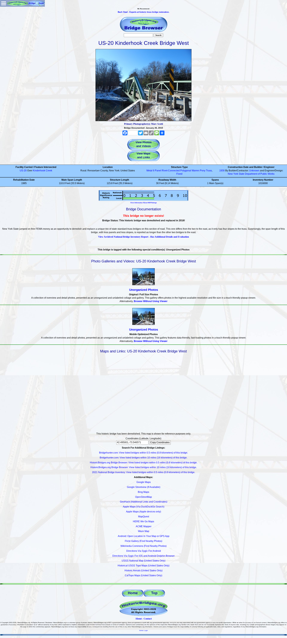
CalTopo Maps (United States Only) (143, 575)
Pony (202, 170)
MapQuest (143, 516)
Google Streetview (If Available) (143, 487)
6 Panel (157, 170)
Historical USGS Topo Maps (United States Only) (143, 565)
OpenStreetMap (143, 497)
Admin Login (143, 630)
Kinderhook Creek (42, 170)
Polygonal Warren (189, 170)
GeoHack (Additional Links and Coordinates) (143, 501)
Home (133, 593)
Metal (149, 170)
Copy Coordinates (160, 442)
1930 (222, 170)
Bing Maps (143, 492)
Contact (148, 618)
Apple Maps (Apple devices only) (143, 511)
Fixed (179, 174)
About (138, 618)
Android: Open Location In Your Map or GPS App (143, 536)
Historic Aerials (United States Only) (143, 570)
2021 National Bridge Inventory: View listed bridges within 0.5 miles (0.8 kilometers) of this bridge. (143, 472)
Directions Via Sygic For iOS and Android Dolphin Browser (143, 556)
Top (154, 593)
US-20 (23, 170)
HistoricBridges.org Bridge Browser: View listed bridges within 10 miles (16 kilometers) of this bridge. (143, 467)
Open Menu (3, 3)
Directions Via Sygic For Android (143, 551)
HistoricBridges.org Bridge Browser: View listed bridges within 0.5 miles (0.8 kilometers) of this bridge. (143, 462)
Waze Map (143, 531)
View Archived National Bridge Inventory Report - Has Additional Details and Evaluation (143, 236)
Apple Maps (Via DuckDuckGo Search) (143, 506)
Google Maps (143, 482)
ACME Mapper (143, 526)
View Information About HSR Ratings (143, 202)
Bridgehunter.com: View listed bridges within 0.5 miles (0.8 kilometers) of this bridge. (143, 452)
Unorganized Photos (143, 289)
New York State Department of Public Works (251, 174)
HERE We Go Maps (143, 521)
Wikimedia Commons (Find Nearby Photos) (143, 546)
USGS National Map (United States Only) (143, 560)
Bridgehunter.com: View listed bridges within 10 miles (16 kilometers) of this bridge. (143, 457)
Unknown (254, 170)
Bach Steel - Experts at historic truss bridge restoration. (143, 12)
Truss (209, 170)
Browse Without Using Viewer (150, 301)
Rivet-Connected (171, 170)
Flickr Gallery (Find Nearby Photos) (143, 541)
